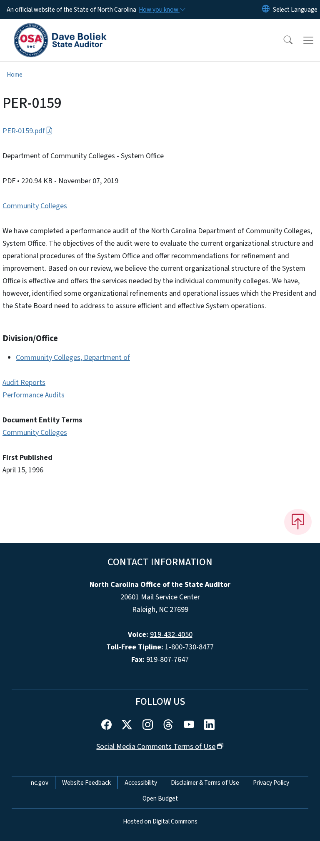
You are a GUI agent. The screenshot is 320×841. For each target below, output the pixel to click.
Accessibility (141, 782)
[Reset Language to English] (266, 9)
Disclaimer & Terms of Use (205, 782)
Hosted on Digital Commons (160, 821)
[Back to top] (298, 522)
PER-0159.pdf (23, 131)
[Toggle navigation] (308, 40)
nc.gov (39, 782)
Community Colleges (34, 206)
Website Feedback (86, 782)
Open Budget (160, 798)
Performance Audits (33, 395)
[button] (282, 40)
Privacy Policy (271, 782)
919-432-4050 (171, 634)
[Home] (60, 29)
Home (14, 74)
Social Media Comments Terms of (155, 746)
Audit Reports (23, 382)
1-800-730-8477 (189, 647)
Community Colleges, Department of (73, 357)
